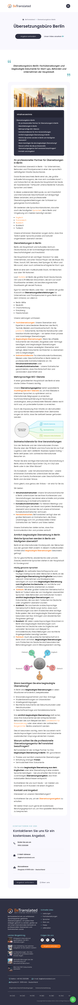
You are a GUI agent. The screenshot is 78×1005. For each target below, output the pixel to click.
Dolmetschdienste (24, 355)
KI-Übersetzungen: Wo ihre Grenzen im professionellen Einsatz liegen (23, 954)
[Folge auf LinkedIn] (53, 940)
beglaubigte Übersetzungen (38, 550)
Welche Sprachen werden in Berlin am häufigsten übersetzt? (36, 139)
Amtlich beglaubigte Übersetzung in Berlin (33, 135)
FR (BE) (42, 996)
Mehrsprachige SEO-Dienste (28, 129)
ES (69, 996)
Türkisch (20, 589)
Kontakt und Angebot (26, 151)
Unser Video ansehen (52, 36)
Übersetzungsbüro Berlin (25, 120)
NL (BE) (51, 996)
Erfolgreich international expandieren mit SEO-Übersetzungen (21, 940)
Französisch (21, 220)
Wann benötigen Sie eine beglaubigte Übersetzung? (37, 143)
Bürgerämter (20, 726)
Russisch (19, 222)
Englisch (19, 217)
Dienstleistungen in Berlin (27, 126)
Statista (21, 277)
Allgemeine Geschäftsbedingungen (21, 988)
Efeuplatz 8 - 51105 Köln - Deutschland (24, 982)
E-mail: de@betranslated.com (44, 979)
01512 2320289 (23, 845)
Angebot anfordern (28, 36)
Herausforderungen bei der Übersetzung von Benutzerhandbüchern (23, 961)
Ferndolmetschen (24, 514)
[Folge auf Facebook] (42, 940)
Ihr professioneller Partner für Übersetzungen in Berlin (37, 123)
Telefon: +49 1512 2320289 (20, 979)
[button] (73, 999)
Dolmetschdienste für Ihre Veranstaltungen (34, 132)
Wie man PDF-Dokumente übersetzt (22, 968)
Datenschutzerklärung (43, 988)
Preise (45, 925)
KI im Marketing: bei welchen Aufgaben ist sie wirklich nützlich (24, 947)
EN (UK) (22, 996)
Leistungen (47, 914)
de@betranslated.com (26, 858)
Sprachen (37, 210)
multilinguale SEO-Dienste (26, 390)
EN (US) (12, 996)
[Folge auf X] (47, 940)
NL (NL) (61, 996)
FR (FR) (32, 996)
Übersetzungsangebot (49, 798)
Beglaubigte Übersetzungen (29, 339)
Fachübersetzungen (25, 322)
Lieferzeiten (47, 928)
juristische (20, 331)
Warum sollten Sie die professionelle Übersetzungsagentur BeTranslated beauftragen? (36, 147)
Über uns (46, 882)
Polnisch (20, 637)
